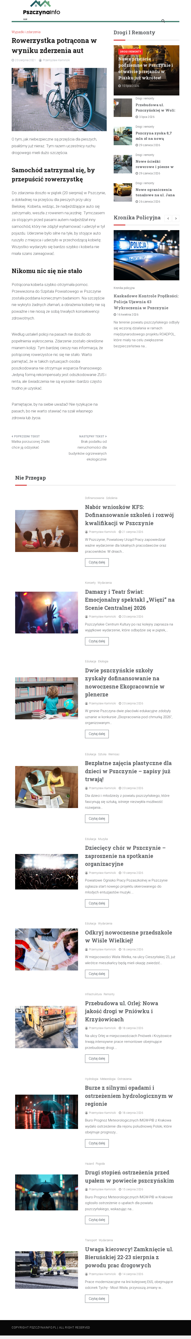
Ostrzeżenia (124, 1079)
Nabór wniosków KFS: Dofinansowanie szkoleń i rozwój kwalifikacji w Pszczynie (129, 515)
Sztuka (102, 754)
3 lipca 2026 (146, 117)
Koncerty (90, 582)
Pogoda (100, 1163)
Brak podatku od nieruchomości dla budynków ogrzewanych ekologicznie (88, 450)
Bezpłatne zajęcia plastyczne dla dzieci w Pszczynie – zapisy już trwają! (128, 771)
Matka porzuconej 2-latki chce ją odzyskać (31, 444)
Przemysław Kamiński (56, 60)
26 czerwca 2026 (149, 201)
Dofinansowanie (94, 498)
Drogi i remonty (130, 51)
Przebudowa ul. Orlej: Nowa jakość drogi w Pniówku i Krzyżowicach (121, 1011)
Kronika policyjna (124, 288)
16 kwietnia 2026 (127, 314)
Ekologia (103, 661)
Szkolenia (111, 498)
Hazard (89, 1163)
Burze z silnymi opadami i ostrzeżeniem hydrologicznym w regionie (129, 1095)
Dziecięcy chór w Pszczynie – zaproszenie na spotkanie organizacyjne (125, 855)
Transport (91, 1240)
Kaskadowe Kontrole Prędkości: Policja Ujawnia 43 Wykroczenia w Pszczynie (146, 301)
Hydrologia (91, 1079)
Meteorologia (108, 1079)
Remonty (109, 994)
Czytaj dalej (97, 562)
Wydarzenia (105, 582)
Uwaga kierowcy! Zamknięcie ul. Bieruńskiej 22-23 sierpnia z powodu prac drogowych (129, 1257)
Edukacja (90, 661)
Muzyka (103, 839)
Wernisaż (113, 754)
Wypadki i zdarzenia (26, 32)
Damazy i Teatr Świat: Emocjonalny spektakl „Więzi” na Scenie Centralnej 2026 (130, 599)
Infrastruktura (93, 994)
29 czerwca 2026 (149, 145)
